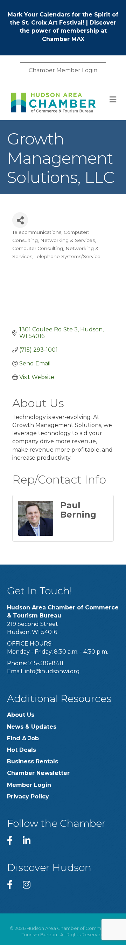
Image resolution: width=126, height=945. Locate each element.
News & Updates (31, 726)
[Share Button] (20, 220)
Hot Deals (21, 750)
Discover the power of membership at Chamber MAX (68, 30)
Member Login (29, 785)
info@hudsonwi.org (52, 671)
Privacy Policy (28, 796)
